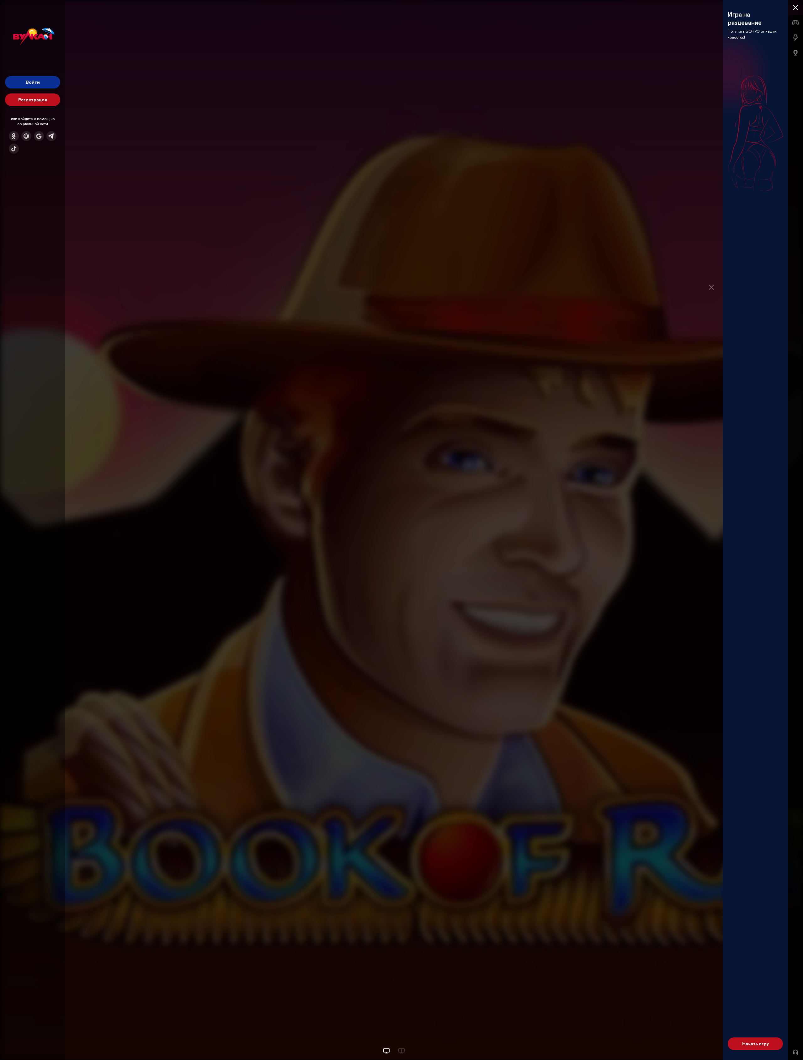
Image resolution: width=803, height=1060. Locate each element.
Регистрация (32, 100)
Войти (33, 82)
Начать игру (755, 1044)
